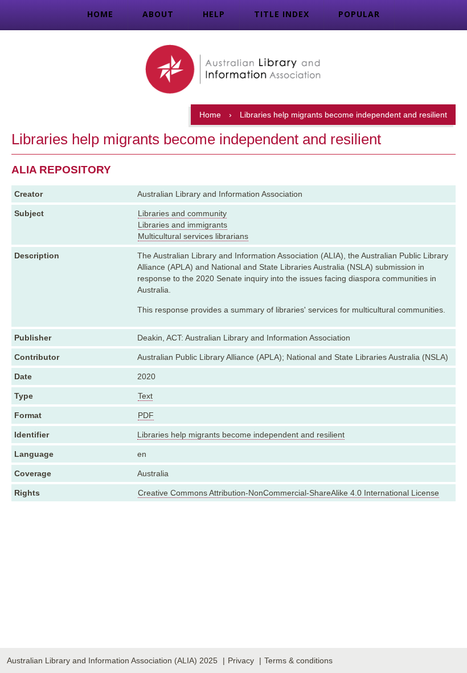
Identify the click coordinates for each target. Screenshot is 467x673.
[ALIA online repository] (233, 70)
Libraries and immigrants (182, 224)
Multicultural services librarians (193, 236)
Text (145, 395)
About (158, 14)
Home (100, 14)
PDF (146, 415)
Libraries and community (182, 213)
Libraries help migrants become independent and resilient (241, 434)
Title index (281, 14)
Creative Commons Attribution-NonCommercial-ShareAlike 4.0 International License (288, 492)
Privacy (241, 660)
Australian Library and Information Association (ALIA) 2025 (112, 660)
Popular (359, 14)
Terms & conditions (298, 660)
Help (214, 14)
